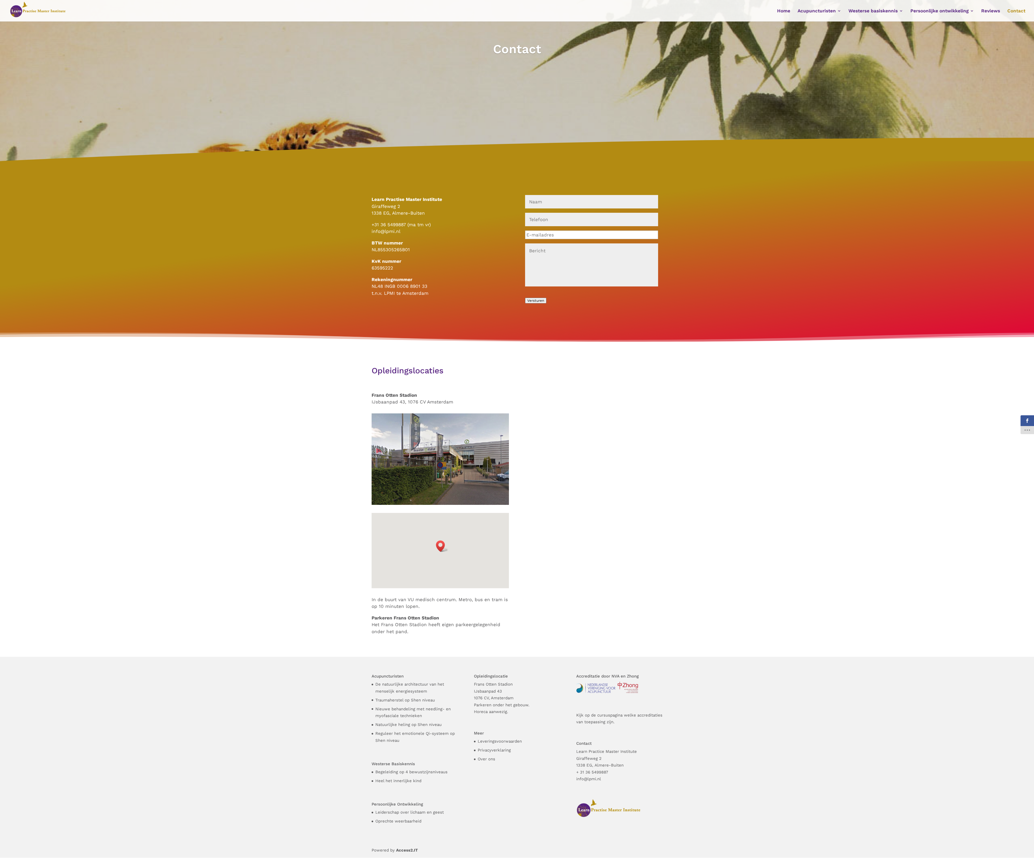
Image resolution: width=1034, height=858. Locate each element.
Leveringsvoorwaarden (500, 741)
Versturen (535, 301)
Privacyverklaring (494, 750)
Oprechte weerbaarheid (398, 821)
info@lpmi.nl (386, 231)
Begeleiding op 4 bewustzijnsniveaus (411, 772)
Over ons (486, 759)
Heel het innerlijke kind (398, 780)
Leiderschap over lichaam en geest (409, 812)
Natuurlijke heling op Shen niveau (408, 724)
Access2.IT (407, 850)
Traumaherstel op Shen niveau (405, 700)
